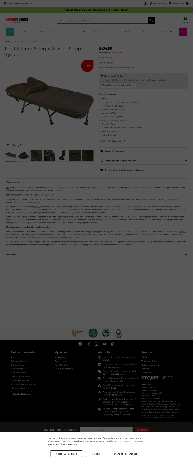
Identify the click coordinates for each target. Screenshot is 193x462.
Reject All (96, 453)
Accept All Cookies (66, 453)
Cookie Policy (70, 444)
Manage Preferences (125, 453)
